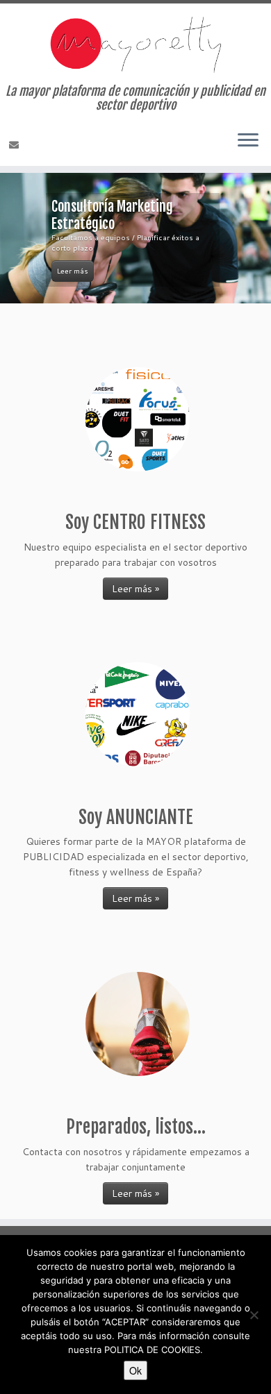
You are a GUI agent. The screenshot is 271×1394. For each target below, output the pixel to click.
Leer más (72, 271)
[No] (254, 1315)
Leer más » (135, 589)
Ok (135, 1370)
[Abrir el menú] (248, 141)
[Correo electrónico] (16, 145)
